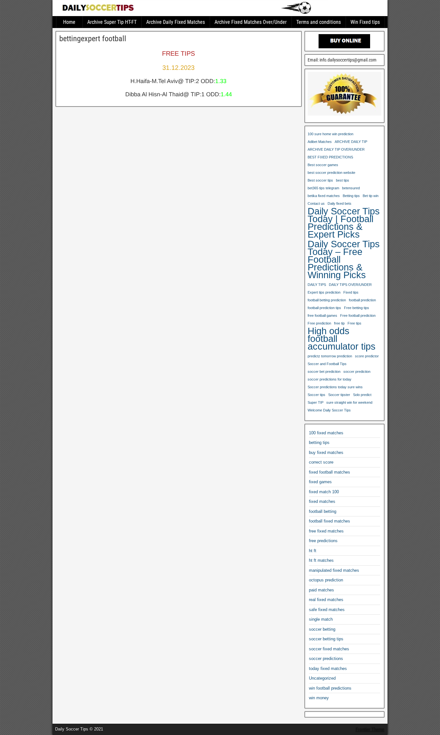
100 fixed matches (326, 432)
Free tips (354, 323)
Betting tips (351, 196)
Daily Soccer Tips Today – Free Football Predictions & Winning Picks (344, 259)
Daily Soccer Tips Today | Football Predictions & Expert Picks (344, 222)
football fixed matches (329, 521)
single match (321, 619)
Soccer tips (316, 395)
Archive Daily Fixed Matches (175, 22)
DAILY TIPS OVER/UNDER (350, 285)
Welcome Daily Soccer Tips (329, 410)
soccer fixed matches (329, 648)
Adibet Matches (320, 142)
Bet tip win (370, 196)
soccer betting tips (326, 638)
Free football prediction (358, 315)
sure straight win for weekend (349, 402)
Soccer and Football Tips (327, 364)
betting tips (319, 442)
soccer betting (322, 629)
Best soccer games (323, 165)
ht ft (312, 550)
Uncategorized (322, 678)
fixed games (320, 481)
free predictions (323, 540)
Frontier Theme (370, 729)
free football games (322, 315)
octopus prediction (326, 580)
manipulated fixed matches (334, 570)
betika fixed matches (324, 196)
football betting (322, 511)
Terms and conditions (318, 22)
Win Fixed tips (365, 22)
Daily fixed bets (339, 203)
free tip (339, 323)
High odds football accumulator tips (342, 338)
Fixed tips (351, 292)
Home (69, 22)
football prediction (362, 300)
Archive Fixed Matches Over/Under (251, 22)
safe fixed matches (327, 609)
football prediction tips (324, 308)
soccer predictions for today (329, 379)
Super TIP (315, 402)
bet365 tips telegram (323, 188)
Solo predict (362, 395)
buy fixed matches (326, 452)
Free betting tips (356, 308)
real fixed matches (326, 599)
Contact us (316, 203)
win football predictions (330, 688)
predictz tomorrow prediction (330, 356)
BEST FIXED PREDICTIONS (330, 157)
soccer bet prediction (324, 371)
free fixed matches (326, 531)
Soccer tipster (339, 395)
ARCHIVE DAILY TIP (351, 142)
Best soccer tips (320, 180)
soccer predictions (326, 658)
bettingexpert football (92, 38)
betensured (351, 188)
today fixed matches (328, 668)
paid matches (321, 590)
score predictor (367, 356)
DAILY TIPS (317, 285)
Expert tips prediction (324, 292)
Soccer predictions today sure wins (335, 387)
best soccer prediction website (331, 172)
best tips (342, 180)
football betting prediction (327, 300)
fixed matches (322, 501)
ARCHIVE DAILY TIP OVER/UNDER (336, 149)
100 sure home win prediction (330, 134)
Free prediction (319, 323)
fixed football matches (329, 472)
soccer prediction (356, 371)
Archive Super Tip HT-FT (112, 22)
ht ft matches (321, 560)
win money (319, 697)
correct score (321, 462)
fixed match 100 (324, 491)
